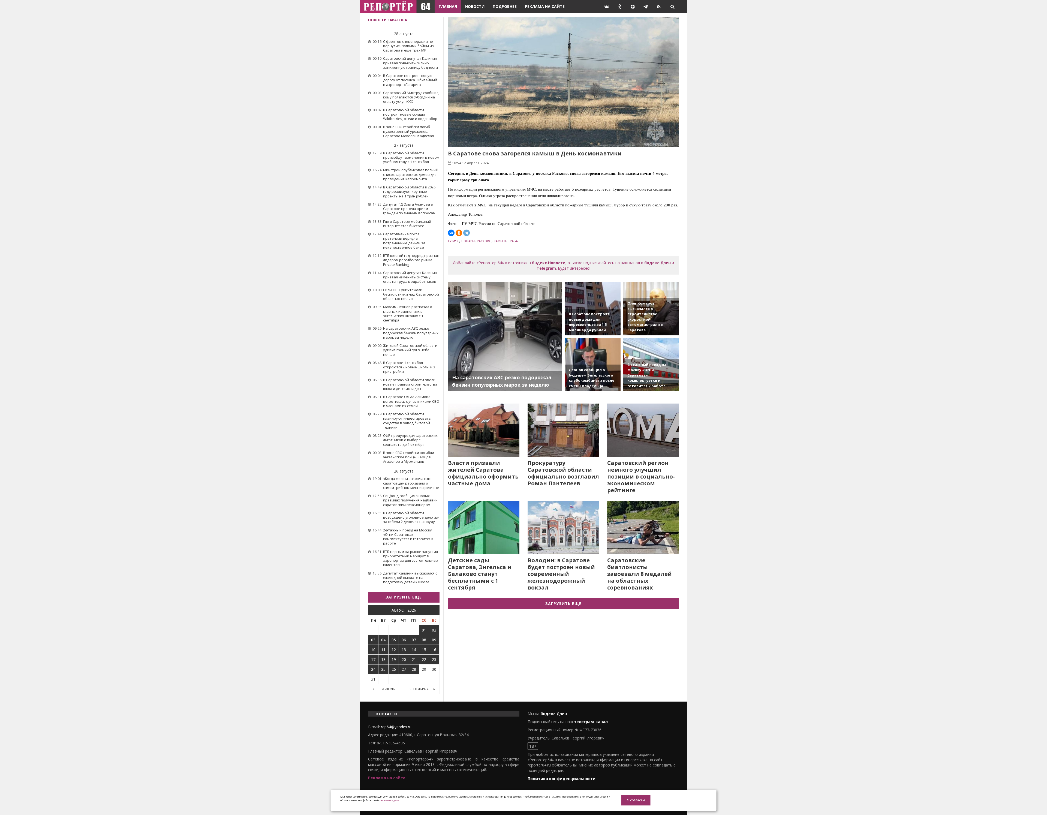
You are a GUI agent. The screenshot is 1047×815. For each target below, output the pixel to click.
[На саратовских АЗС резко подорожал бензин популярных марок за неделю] (505, 336)
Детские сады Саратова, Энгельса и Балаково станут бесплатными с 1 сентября (480, 574)
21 (414, 659)
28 (414, 669)
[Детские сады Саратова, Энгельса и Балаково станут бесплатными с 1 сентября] (483, 527)
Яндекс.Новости (548, 262)
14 (414, 649)
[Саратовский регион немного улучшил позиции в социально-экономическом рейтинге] (643, 430)
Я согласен (636, 800)
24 (373, 669)
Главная (448, 6)
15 (424, 649)
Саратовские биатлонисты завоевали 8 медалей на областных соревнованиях (639, 574)
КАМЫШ (500, 241)
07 (414, 639)
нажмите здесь (389, 800)
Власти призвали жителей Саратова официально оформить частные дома (483, 473)
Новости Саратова (387, 19)
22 (424, 659)
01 (424, 630)
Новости (475, 6)
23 (434, 659)
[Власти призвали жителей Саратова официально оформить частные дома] (483, 430)
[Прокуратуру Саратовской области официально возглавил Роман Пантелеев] (563, 430)
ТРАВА (513, 241)
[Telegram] (466, 233)
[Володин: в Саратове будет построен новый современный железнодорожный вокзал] (563, 527)
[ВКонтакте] (451, 233)
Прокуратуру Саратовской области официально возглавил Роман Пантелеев (563, 473)
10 (373, 649)
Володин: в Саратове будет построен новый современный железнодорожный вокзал (561, 574)
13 (404, 649)
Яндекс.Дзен (657, 262)
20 (404, 659)
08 (424, 639)
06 (404, 639)
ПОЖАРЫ (468, 241)
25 (383, 669)
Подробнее (505, 6)
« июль (388, 689)
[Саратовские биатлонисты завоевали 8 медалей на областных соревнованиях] (643, 527)
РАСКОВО (484, 241)
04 (383, 639)
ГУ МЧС (453, 241)
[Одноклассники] (459, 233)
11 (383, 649)
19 (394, 659)
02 (434, 630)
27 (404, 669)
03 (373, 639)
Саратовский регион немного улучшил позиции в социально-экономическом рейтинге (641, 476)
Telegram (546, 268)
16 (434, 649)
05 (394, 639)
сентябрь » (419, 689)
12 (394, 649)
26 (394, 669)
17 (373, 659)
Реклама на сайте (545, 6)
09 (434, 639)
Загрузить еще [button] (404, 597)
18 (383, 659)
